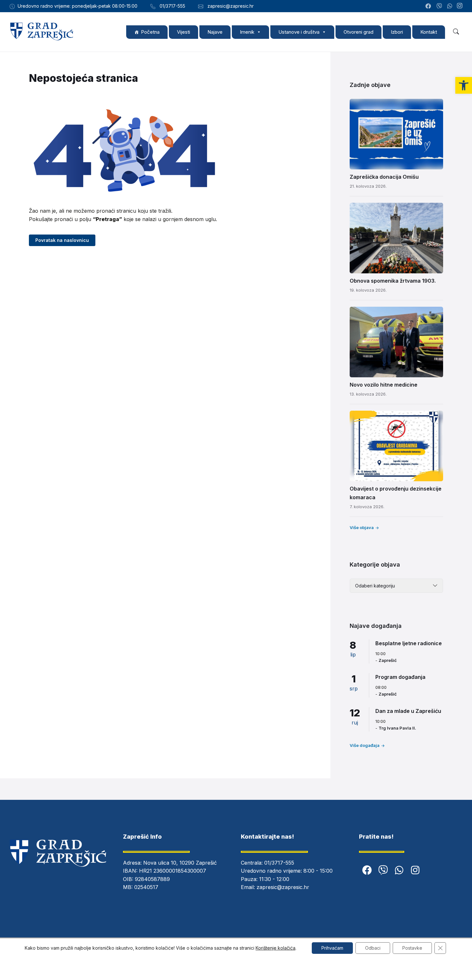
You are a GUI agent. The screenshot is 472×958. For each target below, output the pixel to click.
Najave (215, 32)
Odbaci (372, 948)
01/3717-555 (279, 863)
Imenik (247, 32)
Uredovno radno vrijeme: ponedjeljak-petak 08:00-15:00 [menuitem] (77, 6)
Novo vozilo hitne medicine (383, 384)
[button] (463, 85)
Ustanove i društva (298, 32)
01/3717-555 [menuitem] (172, 6)
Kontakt (428, 32)
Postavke (412, 948)
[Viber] (383, 870)
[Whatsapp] (399, 870)
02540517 (146, 887)
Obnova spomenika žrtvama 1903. (393, 281)
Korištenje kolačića (275, 948)
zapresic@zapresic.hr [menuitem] (230, 6)
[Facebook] (367, 870)
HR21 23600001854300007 (172, 871)
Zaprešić (388, 660)
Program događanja (400, 677)
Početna (150, 32)
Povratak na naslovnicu (62, 240)
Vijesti (183, 32)
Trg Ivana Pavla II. (397, 728)
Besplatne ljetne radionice (408, 643)
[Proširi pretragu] (456, 31)
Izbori (397, 32)
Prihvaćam (332, 948)
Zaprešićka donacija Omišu (384, 177)
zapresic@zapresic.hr (283, 887)
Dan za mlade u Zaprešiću (408, 711)
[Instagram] (459, 6)
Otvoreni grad (358, 32)
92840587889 (152, 879)
